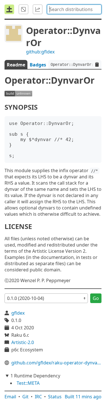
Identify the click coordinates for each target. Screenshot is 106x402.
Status (55, 397)
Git (25, 397)
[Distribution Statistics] (37, 9)
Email (10, 397)
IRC (38, 397)
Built (83, 397)
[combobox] (74, 9)
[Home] (9, 9)
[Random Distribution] (23, 9)
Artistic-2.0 (22, 342)
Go (96, 298)
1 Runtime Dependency (35, 376)
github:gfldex (40, 52)
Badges (38, 65)
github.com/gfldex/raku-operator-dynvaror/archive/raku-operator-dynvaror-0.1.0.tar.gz (56, 363)
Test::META (28, 383)
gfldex (18, 313)
